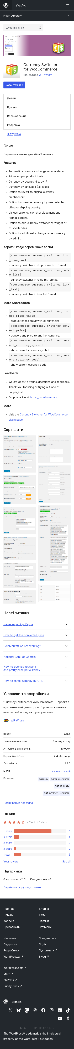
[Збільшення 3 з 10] (31, 511)
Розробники (11, 950)
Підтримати (48, 950)
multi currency (62, 786)
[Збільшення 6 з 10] (31, 595)
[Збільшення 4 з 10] (31, 541)
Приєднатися (47, 938)
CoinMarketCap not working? (22, 646)
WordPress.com (15, 968)
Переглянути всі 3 (60, 771)
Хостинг (8, 921)
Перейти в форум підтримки (22, 887)
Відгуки (12, 107)
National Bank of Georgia (19, 657)
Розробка (13, 125)
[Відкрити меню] (68, 5)
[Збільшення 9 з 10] (66, 510)
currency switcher (60, 779)
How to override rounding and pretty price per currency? (22, 668)
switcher (64, 793)
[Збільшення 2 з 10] (31, 480)
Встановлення (16, 116)
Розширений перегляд (18, 803)
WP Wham (45, 75)
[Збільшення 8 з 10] (66, 470)
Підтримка (14, 134)
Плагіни (44, 921)
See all (66, 861)
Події (42, 944)
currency (43, 779)
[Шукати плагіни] (39, 27)
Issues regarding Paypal (18, 624)
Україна (17, 1001)
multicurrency (51, 793)
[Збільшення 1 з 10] (31, 440)
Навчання (9, 938)
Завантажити (14, 84)
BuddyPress (12, 986)
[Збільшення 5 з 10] (31, 567)
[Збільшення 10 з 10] (66, 588)
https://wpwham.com (43, 397)
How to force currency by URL (23, 680)
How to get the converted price (23, 635)
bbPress (10, 980)
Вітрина (44, 908)
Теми (42, 915)
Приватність (11, 927)
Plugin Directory (12, 15)
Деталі (11, 98)
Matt (8, 974)
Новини (8, 915)
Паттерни (45, 927)
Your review (10, 861)
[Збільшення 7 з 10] (66, 440)
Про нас (8, 908)
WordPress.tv (13, 956)
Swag (44, 956)
